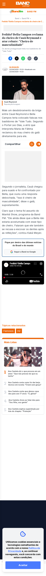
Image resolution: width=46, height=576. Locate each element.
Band (17, 18)
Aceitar (23, 565)
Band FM (25, 18)
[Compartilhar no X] (17, 58)
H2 (18, 331)
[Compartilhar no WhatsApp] (23, 58)
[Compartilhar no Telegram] (38, 144)
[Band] (23, 4)
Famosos (8, 331)
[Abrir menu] (4, 4)
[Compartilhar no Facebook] (10, 58)
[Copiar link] (36, 58)
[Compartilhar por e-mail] (29, 58)
